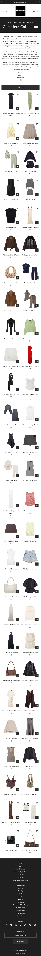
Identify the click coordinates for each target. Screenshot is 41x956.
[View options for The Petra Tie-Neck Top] (17, 333)
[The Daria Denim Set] (30, 270)
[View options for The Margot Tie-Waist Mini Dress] (37, 475)
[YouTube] (25, 925)
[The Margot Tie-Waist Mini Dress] (30, 468)
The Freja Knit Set (30, 199)
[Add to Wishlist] (18, 94)
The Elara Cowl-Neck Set (30, 311)
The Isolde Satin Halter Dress (11, 625)
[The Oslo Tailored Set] (10, 412)
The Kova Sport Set (30, 171)
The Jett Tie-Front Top (30, 766)
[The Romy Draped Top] (30, 529)
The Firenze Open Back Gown (30, 367)
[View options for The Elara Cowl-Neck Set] (37, 305)
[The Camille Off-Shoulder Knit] (30, 612)
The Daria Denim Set (30, 283)
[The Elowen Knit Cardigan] (30, 326)
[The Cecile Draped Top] (30, 498)
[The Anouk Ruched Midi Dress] (10, 698)
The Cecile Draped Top (30, 511)
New (21, 80)
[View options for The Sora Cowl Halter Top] (17, 138)
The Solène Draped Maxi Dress (11, 822)
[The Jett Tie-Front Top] (30, 754)
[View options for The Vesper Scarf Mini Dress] (17, 389)
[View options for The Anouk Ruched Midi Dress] (17, 705)
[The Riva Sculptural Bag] (10, 270)
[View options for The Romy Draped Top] (37, 536)
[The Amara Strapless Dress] (30, 640)
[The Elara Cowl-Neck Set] (30, 298)
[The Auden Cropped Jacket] (10, 243)
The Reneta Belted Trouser (11, 199)
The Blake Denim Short (30, 569)
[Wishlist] (7, 11)
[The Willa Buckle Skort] (10, 529)
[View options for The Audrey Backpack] (17, 845)
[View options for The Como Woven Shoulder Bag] (17, 675)
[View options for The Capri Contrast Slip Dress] (37, 222)
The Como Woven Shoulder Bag (11, 680)
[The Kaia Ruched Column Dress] (30, 101)
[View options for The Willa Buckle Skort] (17, 536)
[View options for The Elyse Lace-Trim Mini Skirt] (17, 361)
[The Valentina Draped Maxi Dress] (10, 498)
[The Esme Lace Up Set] (10, 159)
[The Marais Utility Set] (10, 468)
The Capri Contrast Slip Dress (30, 227)
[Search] (34, 11)
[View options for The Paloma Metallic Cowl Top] (37, 789)
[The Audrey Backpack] (10, 838)
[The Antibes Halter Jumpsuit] (10, 640)
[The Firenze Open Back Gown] (30, 354)
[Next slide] (39, 2)
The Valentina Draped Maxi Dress (11, 512)
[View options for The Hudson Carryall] (17, 591)
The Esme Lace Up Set (10, 171)
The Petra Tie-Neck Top (11, 339)
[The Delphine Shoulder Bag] (30, 838)
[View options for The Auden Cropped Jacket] (17, 250)
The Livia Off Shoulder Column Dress (11, 114)
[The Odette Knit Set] (30, 810)
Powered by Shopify (20, 953)
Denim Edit (21, 75)
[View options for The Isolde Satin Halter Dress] (17, 619)
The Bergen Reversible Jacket (30, 255)
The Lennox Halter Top (11, 453)
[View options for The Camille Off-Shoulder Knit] (37, 619)
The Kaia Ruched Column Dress (30, 113)
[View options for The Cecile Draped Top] (37, 505)
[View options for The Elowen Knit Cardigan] (37, 333)
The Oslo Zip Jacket (11, 738)
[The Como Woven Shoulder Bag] (10, 668)
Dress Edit (21, 73)
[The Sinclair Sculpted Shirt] (30, 412)
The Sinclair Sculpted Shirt (30, 425)
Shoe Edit (21, 77)
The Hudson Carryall (11, 597)
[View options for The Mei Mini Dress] (17, 564)
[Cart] (38, 11)
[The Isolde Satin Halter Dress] (10, 612)
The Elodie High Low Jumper (30, 143)
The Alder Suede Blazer (11, 311)
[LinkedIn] (30, 925)
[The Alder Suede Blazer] (10, 298)
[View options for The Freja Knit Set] (37, 194)
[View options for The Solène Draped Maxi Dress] (17, 817)
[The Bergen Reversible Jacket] (30, 243)
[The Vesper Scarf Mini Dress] (10, 382)
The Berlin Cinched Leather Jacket (30, 682)
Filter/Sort (20, 87)
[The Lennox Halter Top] (10, 440)
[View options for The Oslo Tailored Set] (17, 419)
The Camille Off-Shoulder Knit (30, 625)
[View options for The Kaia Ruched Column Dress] (37, 108)
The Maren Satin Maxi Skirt (30, 738)
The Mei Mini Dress (11, 569)
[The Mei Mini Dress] (10, 556)
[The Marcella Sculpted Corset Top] (30, 382)
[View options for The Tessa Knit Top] (17, 222)
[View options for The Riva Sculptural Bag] (17, 277)
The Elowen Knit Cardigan (30, 339)
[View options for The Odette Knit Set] (37, 817)
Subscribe (20, 941)
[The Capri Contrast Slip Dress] (30, 215)
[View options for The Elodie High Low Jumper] (37, 138)
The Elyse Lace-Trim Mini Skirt (11, 367)
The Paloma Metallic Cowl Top (30, 794)
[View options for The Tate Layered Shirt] (37, 591)
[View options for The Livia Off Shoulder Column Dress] (17, 108)
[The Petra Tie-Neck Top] (10, 326)
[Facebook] (6, 925)
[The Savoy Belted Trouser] (30, 698)
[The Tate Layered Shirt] (30, 584)
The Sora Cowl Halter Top (10, 143)
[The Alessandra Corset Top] (10, 782)
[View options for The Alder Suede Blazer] (17, 305)
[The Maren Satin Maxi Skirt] (30, 726)
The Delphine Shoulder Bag (30, 850)
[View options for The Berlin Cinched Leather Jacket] (37, 675)
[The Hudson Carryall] (10, 584)
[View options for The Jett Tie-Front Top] (37, 761)
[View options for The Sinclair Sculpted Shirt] (37, 419)
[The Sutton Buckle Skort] (30, 440)
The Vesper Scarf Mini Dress (11, 394)
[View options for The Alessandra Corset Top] (17, 789)
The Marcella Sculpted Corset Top (30, 396)
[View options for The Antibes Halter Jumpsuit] (17, 647)
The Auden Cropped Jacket (11, 255)
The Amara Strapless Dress (30, 652)
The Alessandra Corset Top (11, 794)
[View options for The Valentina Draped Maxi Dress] (17, 505)
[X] (11, 925)
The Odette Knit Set (30, 822)
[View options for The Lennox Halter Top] (17, 447)
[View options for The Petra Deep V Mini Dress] (17, 761)
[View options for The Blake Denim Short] (37, 564)
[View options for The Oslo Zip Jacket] (17, 733)
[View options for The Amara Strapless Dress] (37, 647)
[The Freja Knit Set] (30, 187)
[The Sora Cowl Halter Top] (10, 131)
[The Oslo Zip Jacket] (10, 726)
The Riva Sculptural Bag (11, 283)
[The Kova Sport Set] (30, 159)
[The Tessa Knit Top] (10, 215)
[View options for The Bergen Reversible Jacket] (37, 250)
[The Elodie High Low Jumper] (30, 131)
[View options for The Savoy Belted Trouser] (37, 705)
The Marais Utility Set (11, 480)
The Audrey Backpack (11, 850)
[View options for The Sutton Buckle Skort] (37, 447)
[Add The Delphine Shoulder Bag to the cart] (37, 845)
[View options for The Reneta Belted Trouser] (17, 194)
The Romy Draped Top (30, 541)
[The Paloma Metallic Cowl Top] (30, 782)
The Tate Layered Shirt (30, 597)
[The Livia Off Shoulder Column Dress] (10, 101)
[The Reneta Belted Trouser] (10, 187)
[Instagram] (16, 925)
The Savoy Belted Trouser (30, 711)
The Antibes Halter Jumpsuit (11, 652)
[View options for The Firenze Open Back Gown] (37, 361)
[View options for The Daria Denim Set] (37, 277)
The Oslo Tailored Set (11, 425)
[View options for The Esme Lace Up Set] (17, 166)
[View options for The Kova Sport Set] (37, 166)
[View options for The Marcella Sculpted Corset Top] (37, 389)
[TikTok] (35, 925)
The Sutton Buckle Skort (30, 453)
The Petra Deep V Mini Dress (11, 766)
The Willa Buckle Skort (11, 541)
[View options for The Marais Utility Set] (17, 475)
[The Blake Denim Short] (30, 556)
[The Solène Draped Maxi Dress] (10, 810)
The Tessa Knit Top (10, 227)
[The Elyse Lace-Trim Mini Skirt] (10, 354)
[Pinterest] (20, 925)
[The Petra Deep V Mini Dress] (10, 754)
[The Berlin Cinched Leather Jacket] (30, 668)
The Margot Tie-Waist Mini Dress (30, 482)
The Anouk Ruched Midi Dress (11, 711)
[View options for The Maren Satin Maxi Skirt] (37, 733)
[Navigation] (2, 10)
